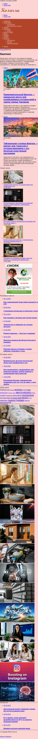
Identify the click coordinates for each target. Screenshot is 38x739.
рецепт (25, 398)
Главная (2, 49)
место (19, 392)
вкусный (12, 390)
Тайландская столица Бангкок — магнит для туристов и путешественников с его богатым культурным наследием (21, 148)
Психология (11, 24)
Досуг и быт (8, 32)
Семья (6, 35)
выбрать (19, 389)
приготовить (17, 395)
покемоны (9, 395)
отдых (33, 393)
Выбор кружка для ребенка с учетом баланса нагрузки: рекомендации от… (18, 240)
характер (27, 400)
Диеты (9, 31)
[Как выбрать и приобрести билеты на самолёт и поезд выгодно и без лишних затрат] (17, 622)
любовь (14, 392)
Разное (6, 38)
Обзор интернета (12, 43)
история (10, 392)
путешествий (16, 398)
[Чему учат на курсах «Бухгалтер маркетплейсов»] (17, 641)
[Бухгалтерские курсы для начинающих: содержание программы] (17, 661)
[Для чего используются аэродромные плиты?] (17, 602)
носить (27, 392)
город (25, 390)
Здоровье (7, 23)
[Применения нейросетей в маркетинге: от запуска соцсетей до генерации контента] (17, 701)
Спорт (6, 37)
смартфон (3, 400)
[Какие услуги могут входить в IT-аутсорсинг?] (17, 582)
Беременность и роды (14, 26)
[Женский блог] (10, 12)
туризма (20, 400)
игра (29, 390)
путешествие (5, 398)
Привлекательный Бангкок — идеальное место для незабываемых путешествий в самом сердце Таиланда (20, 98)
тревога (11, 400)
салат (30, 398)
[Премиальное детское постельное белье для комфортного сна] (13, 183)
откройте (3, 395)
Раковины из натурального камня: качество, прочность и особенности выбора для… (18, 259)
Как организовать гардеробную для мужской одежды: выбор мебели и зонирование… (18, 203)
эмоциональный (5, 402)
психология (28, 395)
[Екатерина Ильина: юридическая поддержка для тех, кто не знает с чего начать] (13, 220)
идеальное (3, 393)
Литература (11, 40)
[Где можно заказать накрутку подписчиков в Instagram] (17, 681)
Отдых (6, 27)
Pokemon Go (4, 390)
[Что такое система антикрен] (17, 562)
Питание (7, 29)
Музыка (9, 42)
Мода (6, 34)
